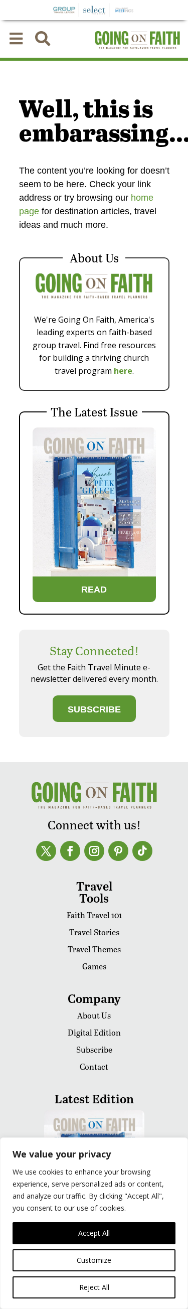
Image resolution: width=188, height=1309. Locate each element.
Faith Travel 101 (94, 915)
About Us (94, 1015)
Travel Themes (94, 949)
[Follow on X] (46, 851)
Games (94, 966)
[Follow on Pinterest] (118, 851)
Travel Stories (94, 932)
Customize (94, 1260)
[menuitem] (16, 38)
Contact (94, 1066)
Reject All (94, 1287)
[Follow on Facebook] (70, 851)
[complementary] (94, 1223)
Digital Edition (94, 1032)
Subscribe (94, 1049)
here (123, 370)
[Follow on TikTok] (142, 851)
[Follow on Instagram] (94, 851)
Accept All (94, 1233)
